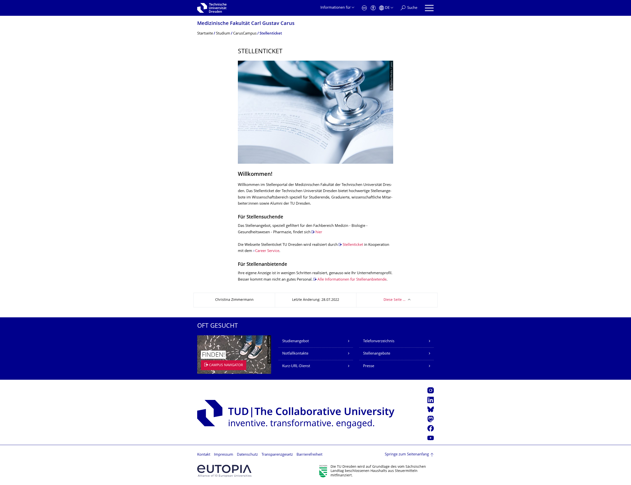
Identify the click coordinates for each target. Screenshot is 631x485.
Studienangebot (295, 341)
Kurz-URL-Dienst (296, 366)
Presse (368, 366)
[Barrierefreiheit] (373, 8)
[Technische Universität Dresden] (212, 7)
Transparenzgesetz (277, 455)
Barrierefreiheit (309, 455)
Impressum (223, 455)
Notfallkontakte (295, 354)
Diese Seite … (394, 300)
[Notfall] (364, 8)
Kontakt (203, 455)
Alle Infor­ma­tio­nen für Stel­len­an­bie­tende (351, 280)
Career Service (267, 251)
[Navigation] (429, 8)
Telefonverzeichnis (378, 341)
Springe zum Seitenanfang (407, 454)
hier (319, 232)
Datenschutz (247, 455)
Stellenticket (353, 245)
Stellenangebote (376, 354)
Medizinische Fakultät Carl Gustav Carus (246, 23)
